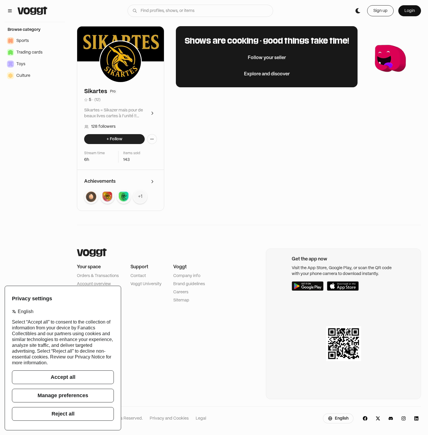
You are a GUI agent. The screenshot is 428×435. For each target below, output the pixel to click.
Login (409, 11)
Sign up (380, 11)
